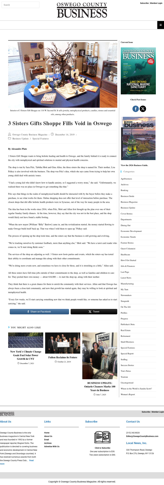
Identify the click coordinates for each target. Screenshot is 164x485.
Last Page (125, 271)
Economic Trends (128, 236)
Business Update (20, 138)
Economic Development (131, 231)
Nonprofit (125, 301)
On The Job (126, 306)
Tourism (124, 376)
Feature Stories (127, 242)
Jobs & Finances (128, 266)
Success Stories (127, 365)
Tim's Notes (126, 370)
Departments (126, 219)
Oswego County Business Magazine (30, 134)
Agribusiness (126, 178)
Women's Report (128, 394)
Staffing (124, 359)
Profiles (124, 312)
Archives (124, 184)
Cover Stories (126, 213)
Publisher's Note (128, 324)
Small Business (127, 341)
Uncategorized (127, 382)
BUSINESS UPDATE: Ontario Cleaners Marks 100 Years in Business (99, 386)
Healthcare (125, 254)
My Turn (124, 289)
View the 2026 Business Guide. (134, 165)
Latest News (126, 277)
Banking (124, 190)
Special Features (41, 138)
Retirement (125, 336)
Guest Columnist (128, 248)
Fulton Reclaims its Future (62, 357)
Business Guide (127, 196)
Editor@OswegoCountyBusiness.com (142, 436)
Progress (124, 318)
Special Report (127, 353)
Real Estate (126, 330)
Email (46, 440)
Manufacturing (127, 283)
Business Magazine (129, 201)
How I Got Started (128, 260)
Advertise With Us (51, 446)
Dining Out (126, 225)
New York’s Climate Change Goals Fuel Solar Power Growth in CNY (25, 355)
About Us (48, 436)
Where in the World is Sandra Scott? (136, 388)
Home (46, 433)
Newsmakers (126, 295)
